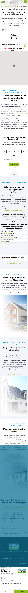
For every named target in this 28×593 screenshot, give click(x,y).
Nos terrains (21, 561)
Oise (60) (18, 6)
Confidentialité (16, 167)
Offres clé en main (10, 6)
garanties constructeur (21, 113)
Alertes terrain (7, 561)
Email (14, 155)
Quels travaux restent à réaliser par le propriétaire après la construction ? (11, 532)
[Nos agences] (14, 1)
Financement (21, 566)
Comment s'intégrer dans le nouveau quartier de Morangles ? (11, 527)
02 (4, 152)
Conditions (21, 167)
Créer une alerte (14, 164)
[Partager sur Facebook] (11, 38)
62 (14, 152)
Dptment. (14, 148)
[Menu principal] (25, 1)
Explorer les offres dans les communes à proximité (13, 258)
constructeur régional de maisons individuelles (16, 209)
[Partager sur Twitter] (16, 38)
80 (23, 152)
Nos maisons (21, 558)
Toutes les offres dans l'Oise (14, 263)
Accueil (2, 6)
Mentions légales (7, 566)
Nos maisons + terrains (21, 563)
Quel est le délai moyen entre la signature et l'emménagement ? (12, 508)
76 (18, 152)
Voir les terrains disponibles (14, 374)
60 (9, 152)
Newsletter (7, 564)
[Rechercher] (18, 1)
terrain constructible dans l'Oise (11, 108)
